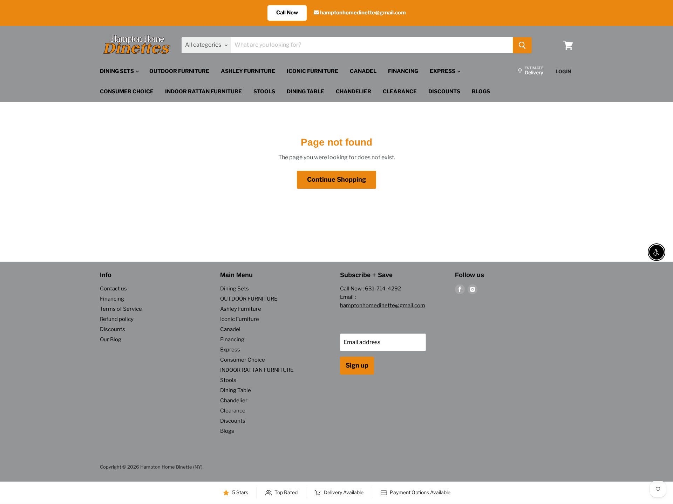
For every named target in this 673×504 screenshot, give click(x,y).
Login (563, 71)
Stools (264, 91)
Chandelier (353, 91)
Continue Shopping (336, 179)
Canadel (363, 71)
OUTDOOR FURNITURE (179, 71)
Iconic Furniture (312, 71)
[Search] (522, 45)
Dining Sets (117, 71)
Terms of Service (121, 309)
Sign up (357, 365)
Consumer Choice (127, 91)
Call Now (287, 12)
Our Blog (110, 339)
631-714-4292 (383, 288)
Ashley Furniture (248, 71)
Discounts (444, 91)
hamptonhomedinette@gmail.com (362, 12)
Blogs (481, 91)
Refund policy (117, 319)
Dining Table (305, 91)
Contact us (113, 288)
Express (443, 71)
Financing (403, 71)
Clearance (400, 91)
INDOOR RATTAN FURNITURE (203, 91)
